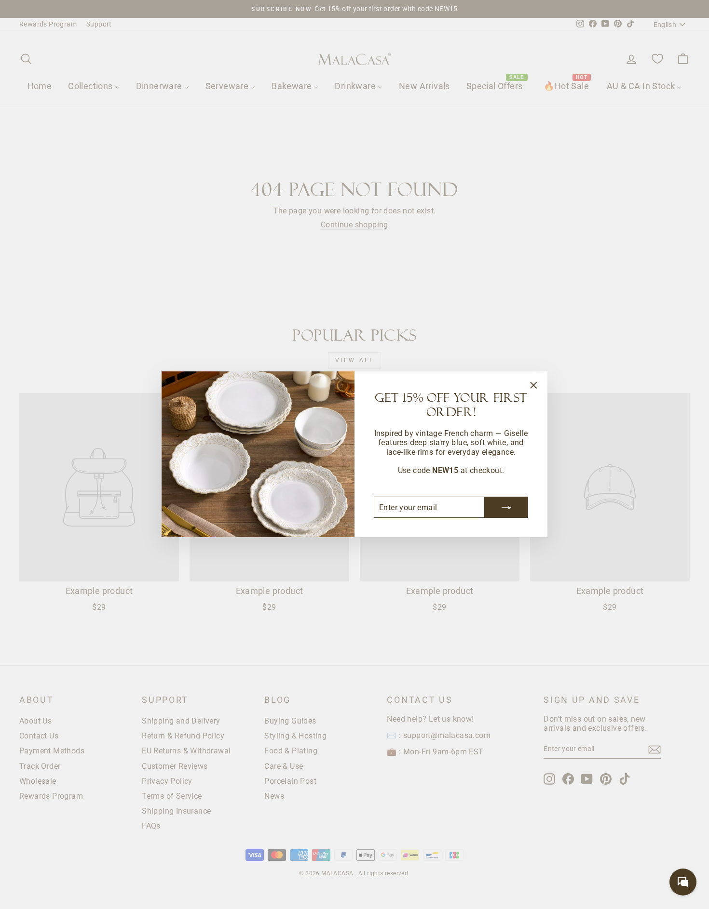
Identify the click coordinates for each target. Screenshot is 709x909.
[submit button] (506, 507)
